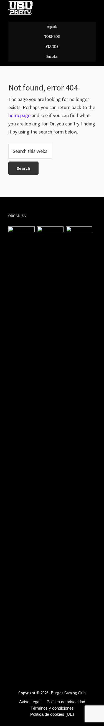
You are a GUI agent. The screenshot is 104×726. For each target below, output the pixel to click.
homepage (19, 115)
